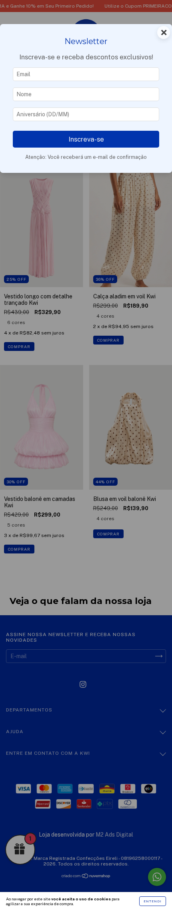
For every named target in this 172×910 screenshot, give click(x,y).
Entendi (153, 901)
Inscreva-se (86, 139)
